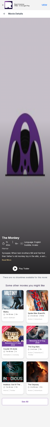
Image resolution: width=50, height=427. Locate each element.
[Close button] (3, 5)
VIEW (44, 5)
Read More (6, 260)
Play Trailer (24, 268)
